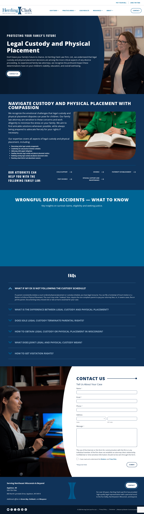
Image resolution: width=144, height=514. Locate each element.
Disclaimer (103, 459)
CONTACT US (13, 74)
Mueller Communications (130, 509)
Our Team (53, 10)
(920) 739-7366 (135, 3)
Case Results (84, 10)
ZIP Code (110, 422)
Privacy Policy (113, 459)
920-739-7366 (12, 490)
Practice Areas (68, 10)
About (109, 10)
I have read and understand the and (98, 459)
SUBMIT (131, 465)
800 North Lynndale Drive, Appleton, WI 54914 (24, 494)
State (77, 422)
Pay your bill (121, 3)
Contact (136, 10)
